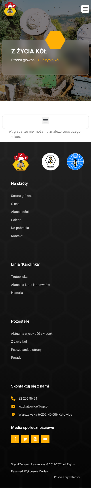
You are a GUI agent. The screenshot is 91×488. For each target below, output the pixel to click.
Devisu (43, 471)
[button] (85, 9)
